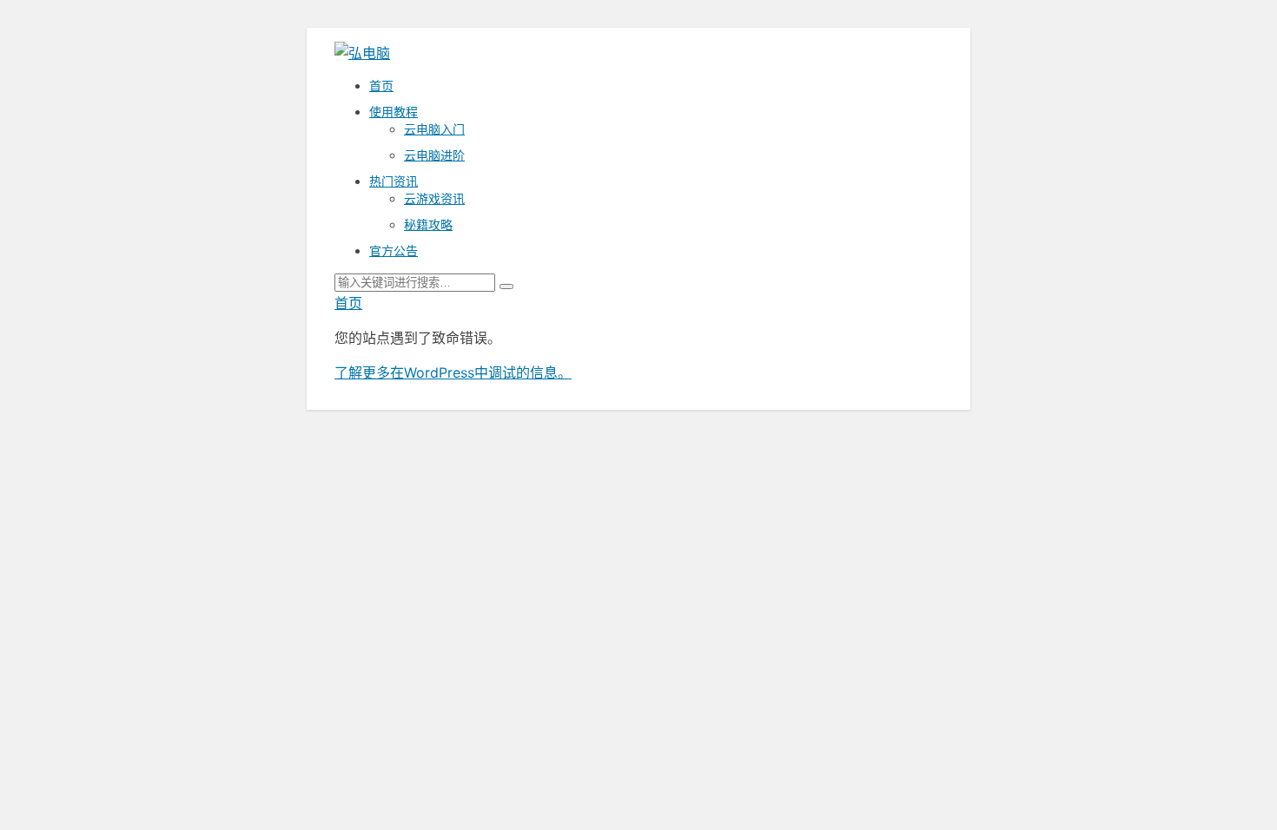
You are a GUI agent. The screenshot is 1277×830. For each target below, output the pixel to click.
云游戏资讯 (434, 198)
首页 (381, 85)
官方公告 (393, 250)
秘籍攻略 (428, 224)
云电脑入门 (434, 129)
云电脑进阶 (434, 155)
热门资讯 (393, 181)
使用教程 (393, 111)
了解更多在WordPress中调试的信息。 (453, 372)
